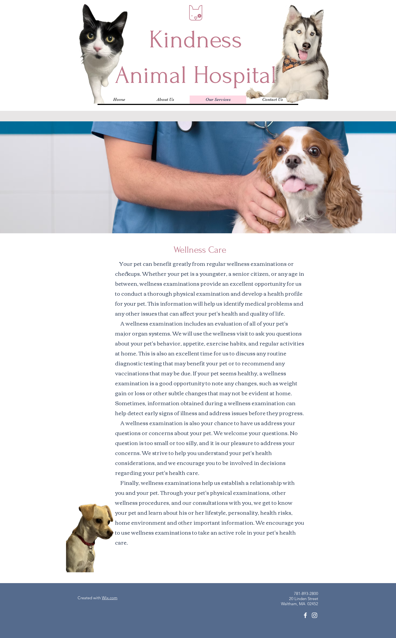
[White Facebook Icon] (305, 615)
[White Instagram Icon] (314, 615)
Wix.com (109, 597)
